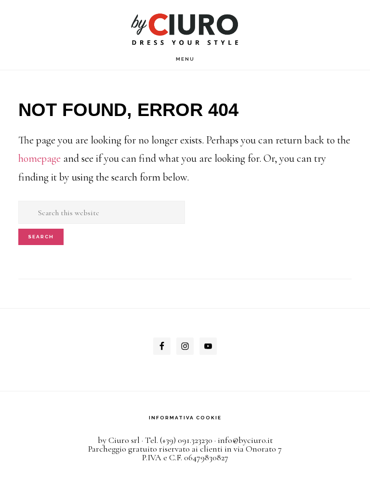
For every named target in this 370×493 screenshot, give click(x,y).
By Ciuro (185, 25)
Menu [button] (185, 59)
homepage (39, 158)
